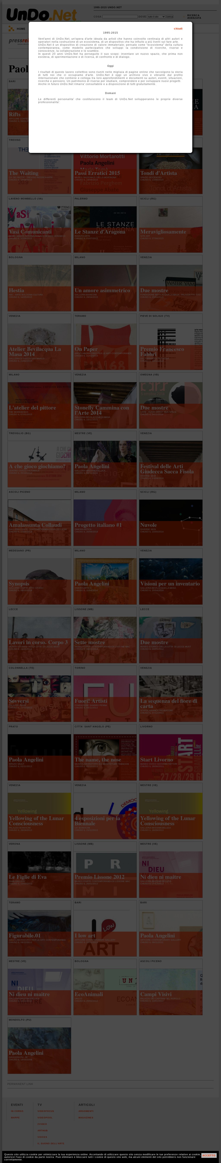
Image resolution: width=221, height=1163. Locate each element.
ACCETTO (209, 1155)
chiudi (178, 28)
